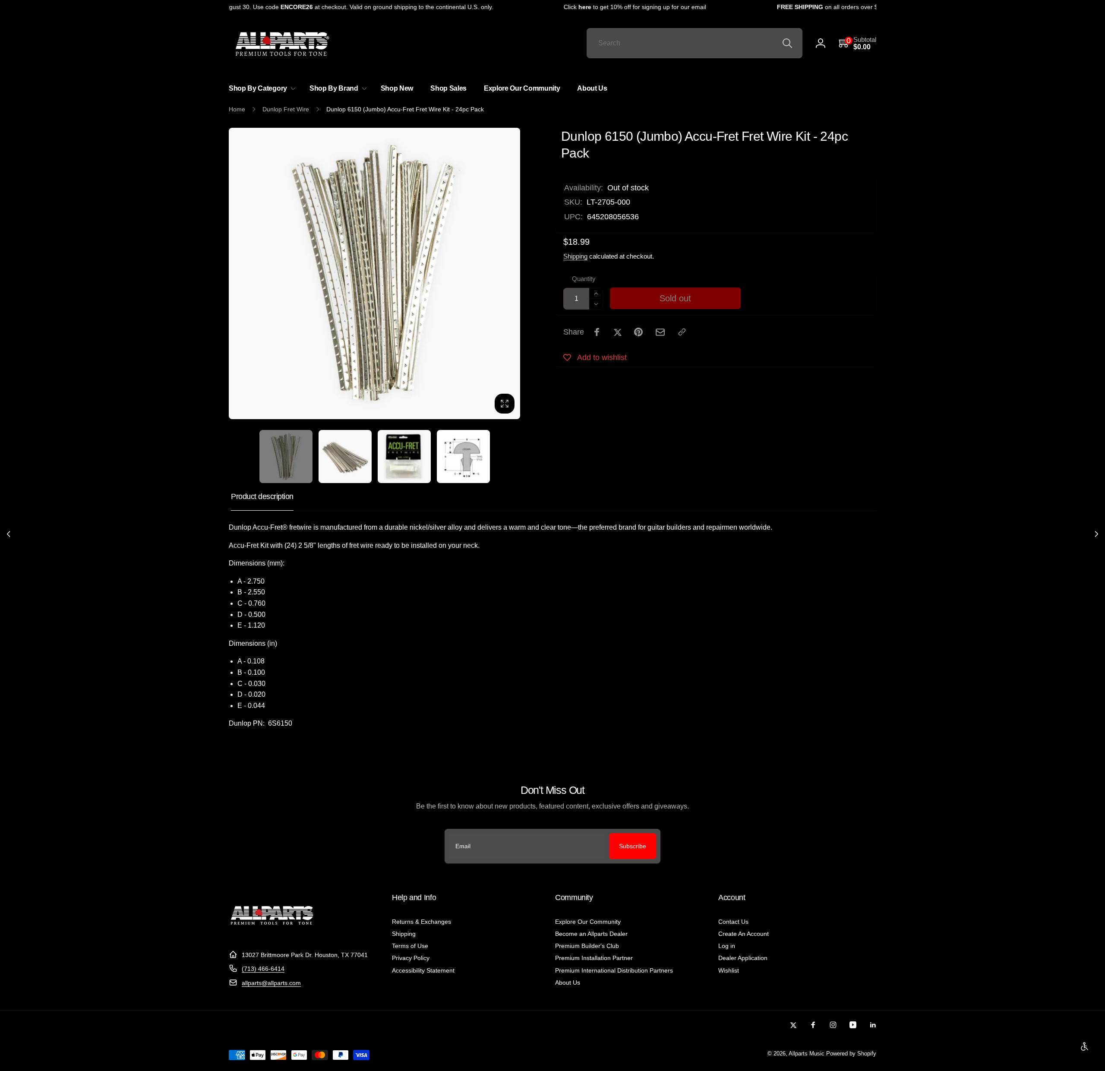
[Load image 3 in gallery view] (404, 456)
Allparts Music (806, 1054)
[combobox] (694, 43)
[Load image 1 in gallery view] (286, 456)
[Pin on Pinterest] (638, 332)
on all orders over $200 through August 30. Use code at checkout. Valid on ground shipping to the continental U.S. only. (276, 6)
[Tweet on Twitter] (617, 332)
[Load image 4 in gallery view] (463, 456)
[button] (857, 43)
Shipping (575, 256)
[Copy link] (682, 332)
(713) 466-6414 (263, 968)
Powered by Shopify (851, 1054)
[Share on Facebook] (597, 332)
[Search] (787, 43)
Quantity (584, 278)
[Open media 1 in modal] (374, 273)
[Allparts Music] (272, 933)
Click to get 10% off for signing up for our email (621, 6)
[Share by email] (660, 332)
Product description (262, 496)
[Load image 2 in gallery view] (345, 456)
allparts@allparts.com (271, 982)
